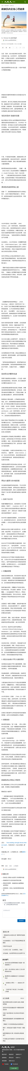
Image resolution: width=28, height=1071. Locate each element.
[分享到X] (9, 48)
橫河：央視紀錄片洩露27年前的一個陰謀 (14, 1028)
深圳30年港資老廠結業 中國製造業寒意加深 (13, 1008)
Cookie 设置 (14, 1068)
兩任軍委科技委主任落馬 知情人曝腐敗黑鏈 (13, 1003)
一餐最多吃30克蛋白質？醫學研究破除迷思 (14, 936)
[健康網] (8, 2)
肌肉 (10, 865)
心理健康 (16, 865)
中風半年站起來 (7, 946)
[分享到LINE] (6, 48)
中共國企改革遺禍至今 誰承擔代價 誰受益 (13, 1040)
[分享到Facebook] (2, 48)
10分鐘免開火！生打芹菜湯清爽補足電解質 (14, 941)
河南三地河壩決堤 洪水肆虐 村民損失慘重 (13, 1014)
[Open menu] (2, 2)
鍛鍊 (6, 865)
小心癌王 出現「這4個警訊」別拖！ (13, 949)
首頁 (2, 5)
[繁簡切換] (23, 48)
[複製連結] (13, 47)
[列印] (16, 48)
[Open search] (25, 1)
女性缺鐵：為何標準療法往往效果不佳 (14, 953)
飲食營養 (7, 5)
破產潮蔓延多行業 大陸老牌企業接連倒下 (13, 1034)
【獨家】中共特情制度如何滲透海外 (13, 1024)
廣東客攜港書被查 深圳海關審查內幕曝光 (13, 1019)
